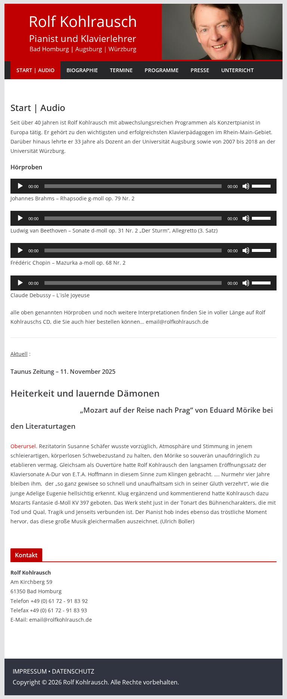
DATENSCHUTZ (73, 671)
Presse (200, 70)
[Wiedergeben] (20, 186)
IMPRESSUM (30, 671)
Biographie (82, 70)
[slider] (262, 185)
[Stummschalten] (246, 186)
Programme (162, 70)
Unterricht (237, 70)
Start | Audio (35, 70)
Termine (121, 70)
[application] (143, 186)
